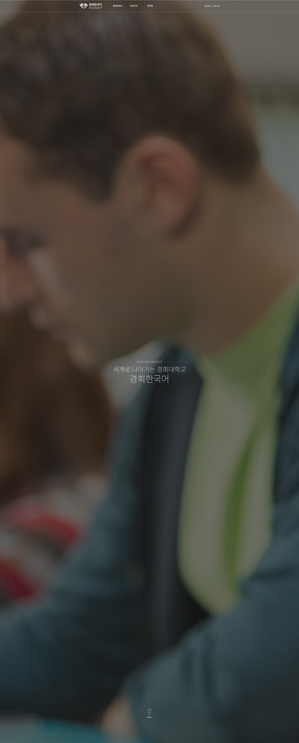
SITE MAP (217, 6)
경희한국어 (117, 5)
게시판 (150, 5)
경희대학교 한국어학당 (90, 6)
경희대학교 (208, 6)
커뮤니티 (133, 5)
